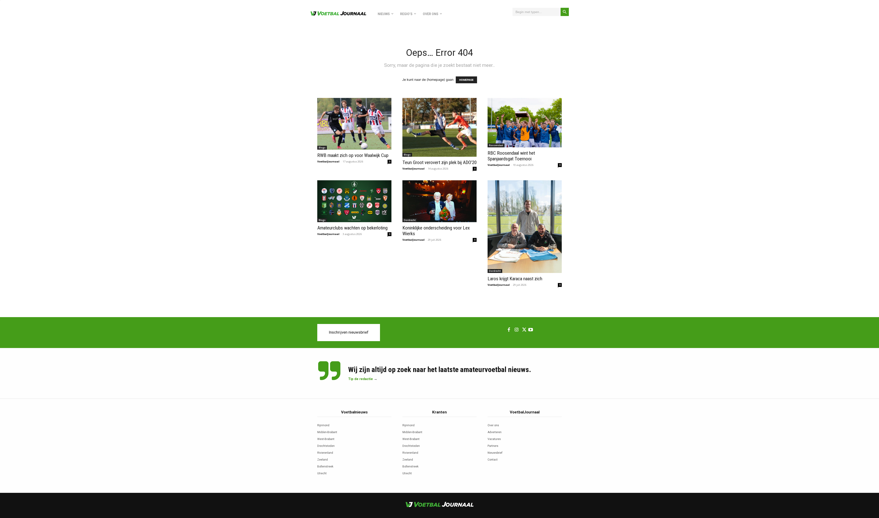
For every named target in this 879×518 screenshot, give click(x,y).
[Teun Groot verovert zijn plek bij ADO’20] (439, 127)
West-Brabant (325, 439)
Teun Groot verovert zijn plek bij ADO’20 (439, 162)
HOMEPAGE (466, 79)
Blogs (322, 147)
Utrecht (322, 473)
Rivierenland (325, 452)
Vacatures (494, 439)
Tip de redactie (360, 379)
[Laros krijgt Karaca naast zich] (525, 226)
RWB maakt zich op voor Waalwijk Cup (352, 155)
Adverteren (495, 432)
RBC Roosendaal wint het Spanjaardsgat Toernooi (511, 156)
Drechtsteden (326, 446)
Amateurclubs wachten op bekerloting (352, 228)
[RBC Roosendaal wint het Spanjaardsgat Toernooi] (525, 122)
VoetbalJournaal (328, 161)
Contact (493, 459)
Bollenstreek (325, 466)
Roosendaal (496, 145)
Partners (493, 446)
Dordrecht (410, 220)
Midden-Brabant (327, 432)
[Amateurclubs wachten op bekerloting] (354, 201)
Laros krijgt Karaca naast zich (515, 278)
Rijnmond (323, 425)
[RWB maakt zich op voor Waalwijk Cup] (354, 124)
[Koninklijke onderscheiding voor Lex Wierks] (439, 201)
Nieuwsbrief (495, 452)
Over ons (493, 425)
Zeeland (322, 459)
